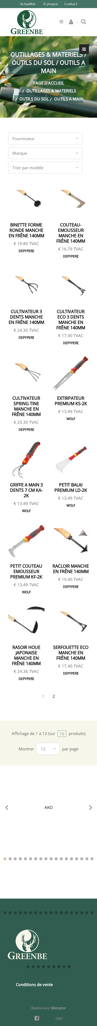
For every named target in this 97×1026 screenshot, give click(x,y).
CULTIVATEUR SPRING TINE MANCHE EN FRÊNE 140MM (26, 406)
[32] (71, 912)
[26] (40, 912)
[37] (28, 966)
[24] (30, 912)
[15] (76, 858)
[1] (5, 858)
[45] (69, 966)
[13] (66, 858)
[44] (64, 966)
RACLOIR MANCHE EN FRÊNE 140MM (71, 568)
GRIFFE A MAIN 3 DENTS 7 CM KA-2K (26, 490)
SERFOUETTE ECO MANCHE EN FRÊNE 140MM (70, 652)
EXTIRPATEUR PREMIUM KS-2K (71, 401)
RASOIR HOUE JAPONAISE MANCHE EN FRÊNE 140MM (26, 655)
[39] (38, 966)
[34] (81, 912)
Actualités (28, 4)
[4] (20, 858)
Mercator (58, 1007)
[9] (45, 858)
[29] (56, 912)
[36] (92, 912)
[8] (40, 858)
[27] (45, 912)
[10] (51, 858)
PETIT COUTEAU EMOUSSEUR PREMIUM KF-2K (26, 571)
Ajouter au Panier (29, 200)
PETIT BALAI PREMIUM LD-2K (70, 487)
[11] (56, 858)
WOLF (71, 419)
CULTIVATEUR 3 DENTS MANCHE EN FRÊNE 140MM (26, 317)
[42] (53, 966)
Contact (70, 4)
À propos (50, 4)
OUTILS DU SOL (34, 98)
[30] (61, 912)
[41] (48, 966)
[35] (86, 912)
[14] (71, 858)
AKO (48, 807)
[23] (25, 912)
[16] (81, 858)
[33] (76, 912)
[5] (25, 858)
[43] (58, 966)
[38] (33, 966)
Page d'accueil (48, 83)
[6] (30, 858)
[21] (15, 912)
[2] (10, 858)
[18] (92, 858)
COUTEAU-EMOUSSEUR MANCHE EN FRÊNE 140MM (70, 233)
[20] (10, 912)
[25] (35, 912)
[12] (61, 858)
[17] (86, 858)
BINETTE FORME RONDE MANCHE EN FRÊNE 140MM (26, 230)
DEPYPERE (26, 251)
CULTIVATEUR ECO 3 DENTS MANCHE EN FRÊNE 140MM (70, 320)
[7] (35, 858)
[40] (43, 966)
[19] (5, 912)
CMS (59, 1018)
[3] (15, 858)
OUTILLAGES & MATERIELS (51, 90)
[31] (66, 912)
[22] (20, 912)
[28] (51, 912)
